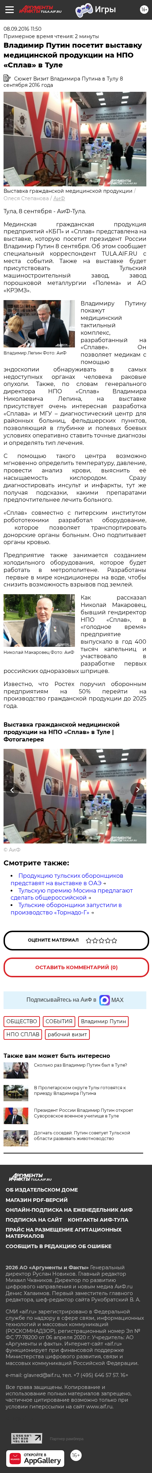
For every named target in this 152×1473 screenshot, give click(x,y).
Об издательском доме (42, 1190)
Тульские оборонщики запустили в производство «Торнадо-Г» (66, 909)
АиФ (59, 198)
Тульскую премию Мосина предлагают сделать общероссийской (72, 894)
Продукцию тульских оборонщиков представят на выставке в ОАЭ (67, 879)
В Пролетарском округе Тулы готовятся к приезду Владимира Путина (80, 1090)
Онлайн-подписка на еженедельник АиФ (69, 1210)
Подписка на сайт (34, 1220)
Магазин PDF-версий (37, 1200)
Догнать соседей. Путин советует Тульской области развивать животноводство (82, 1135)
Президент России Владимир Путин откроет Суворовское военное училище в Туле (83, 1113)
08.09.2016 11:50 (22, 29)
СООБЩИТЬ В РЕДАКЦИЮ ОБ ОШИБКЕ (58, 1246)
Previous (11, 790)
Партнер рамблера (66, 1439)
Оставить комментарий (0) (76, 967)
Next (137, 790)
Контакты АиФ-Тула (98, 1220)
